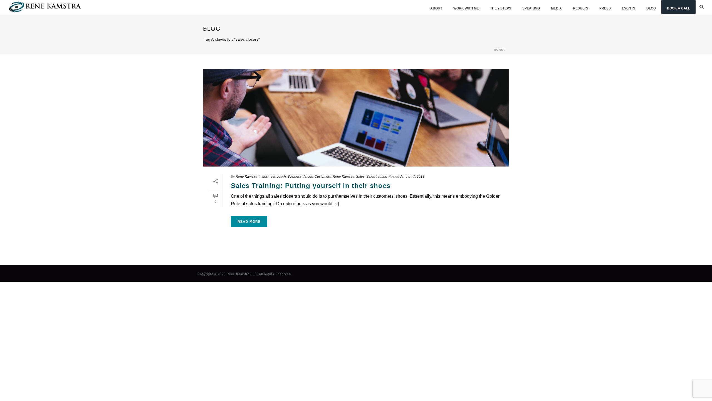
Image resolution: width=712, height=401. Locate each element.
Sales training (376, 177)
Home (498, 49)
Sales (360, 177)
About (436, 8)
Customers (323, 177)
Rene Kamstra (246, 177)
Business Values (300, 177)
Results (580, 8)
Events (628, 8)
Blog (651, 8)
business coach (274, 177)
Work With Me (466, 8)
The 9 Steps (500, 8)
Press (605, 8)
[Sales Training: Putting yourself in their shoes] (356, 118)
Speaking (531, 8)
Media (556, 8)
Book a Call (678, 8)
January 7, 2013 (412, 177)
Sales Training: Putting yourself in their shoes (310, 185)
